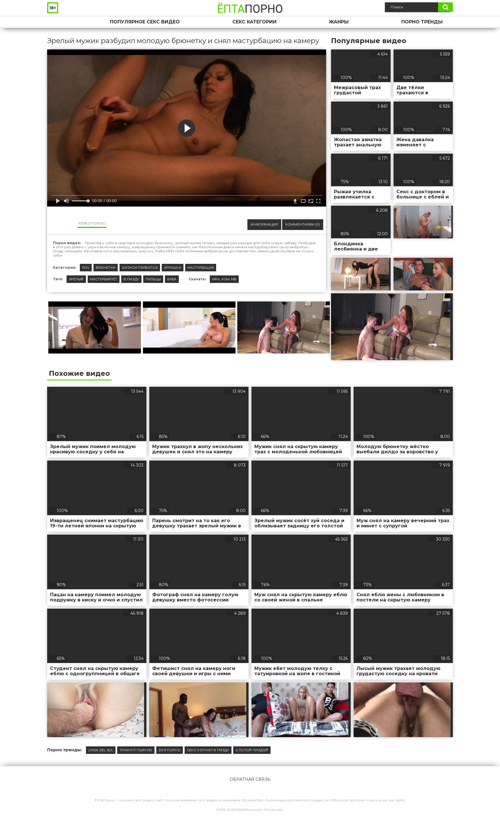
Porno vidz (273, 809)
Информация (264, 224)
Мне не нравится (69, 224)
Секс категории (254, 22)
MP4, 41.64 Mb (224, 279)
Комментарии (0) (302, 224)
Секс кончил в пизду (208, 750)
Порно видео (57, 22)
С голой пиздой (252, 750)
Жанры (339, 22)
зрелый (76, 279)
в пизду (131, 279)
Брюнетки (105, 268)
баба (171, 279)
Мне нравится (56, 224)
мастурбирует (103, 279)
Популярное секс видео (145, 22)
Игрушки (172, 268)
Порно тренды (422, 22)
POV (85, 268)
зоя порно (170, 750)
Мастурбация (201, 268)
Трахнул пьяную (136, 750)
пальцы (153, 279)
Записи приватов (140, 268)
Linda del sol (100, 750)
